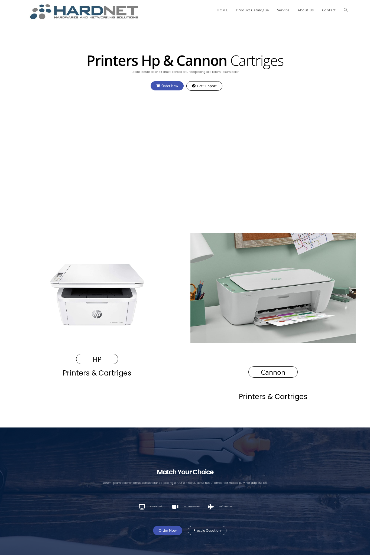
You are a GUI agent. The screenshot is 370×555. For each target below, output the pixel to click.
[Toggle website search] (346, 10)
